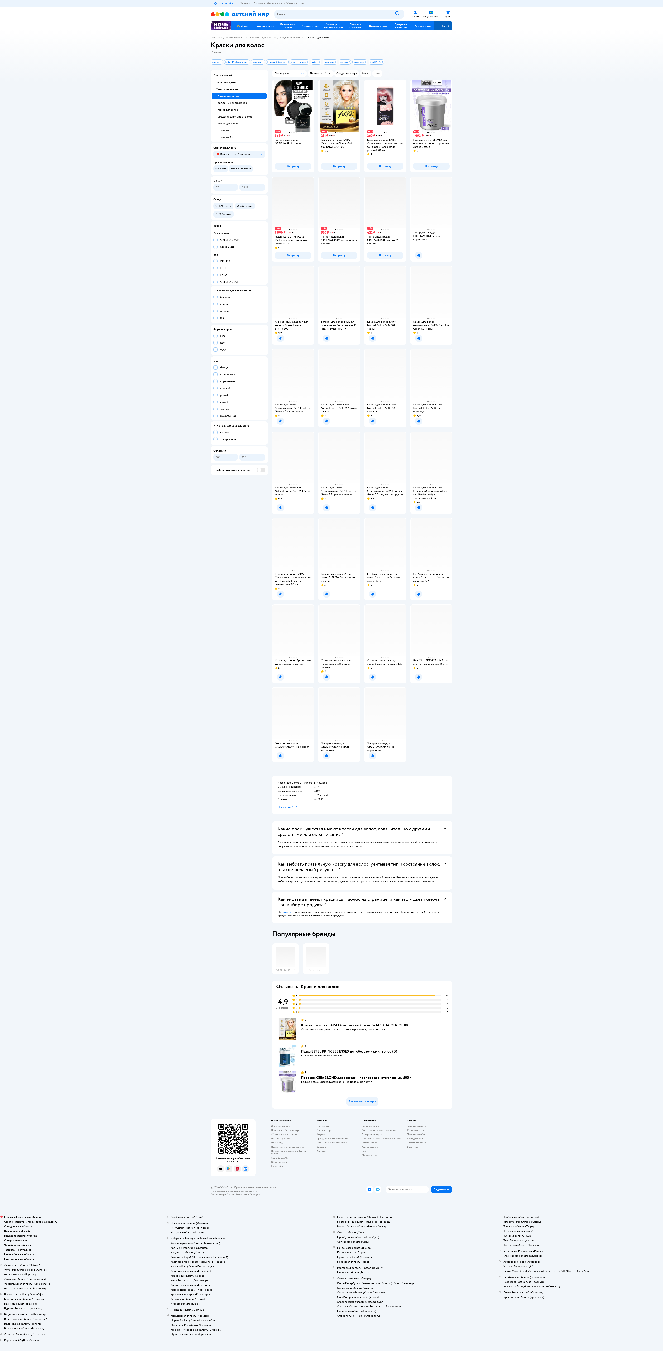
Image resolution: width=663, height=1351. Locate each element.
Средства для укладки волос (235, 116)
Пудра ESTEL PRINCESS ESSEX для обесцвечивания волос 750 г (350, 1051)
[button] (443, 25)
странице (287, 912)
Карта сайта (277, 1166)
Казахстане (241, 1194)
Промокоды (277, 1142)
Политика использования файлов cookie (288, 1152)
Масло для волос (228, 123)
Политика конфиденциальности (288, 1146)
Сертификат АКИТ (281, 1157)
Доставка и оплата (280, 1126)
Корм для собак (415, 1138)
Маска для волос (228, 109)
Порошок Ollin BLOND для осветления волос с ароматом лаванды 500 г (356, 1077)
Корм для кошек (415, 1130)
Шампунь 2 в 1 (226, 137)
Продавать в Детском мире (285, 1130)
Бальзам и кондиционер (232, 103)
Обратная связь (279, 1162)
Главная (215, 37)
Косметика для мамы (260, 37)
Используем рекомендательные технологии (234, 1190)
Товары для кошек (416, 1126)
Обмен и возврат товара (284, 1134)
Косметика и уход (225, 82)
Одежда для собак (416, 1142)
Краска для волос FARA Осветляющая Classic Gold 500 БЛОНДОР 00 (354, 1025)
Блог (364, 1150)
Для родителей (232, 37)
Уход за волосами (290, 37)
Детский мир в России (223, 1194)
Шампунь (223, 130)
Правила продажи (280, 1138)
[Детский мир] (240, 14)
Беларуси (255, 1194)
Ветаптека (412, 1146)
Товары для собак (416, 1134)
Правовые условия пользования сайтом (255, 1187)
